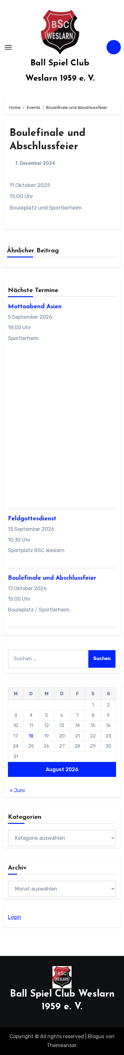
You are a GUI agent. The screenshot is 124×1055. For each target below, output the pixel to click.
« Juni (17, 790)
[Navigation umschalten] (8, 47)
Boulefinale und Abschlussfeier (52, 578)
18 (31, 736)
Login (14, 917)
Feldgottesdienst (32, 519)
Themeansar (61, 1045)
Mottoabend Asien (35, 307)
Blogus (96, 1036)
